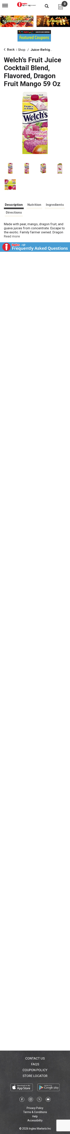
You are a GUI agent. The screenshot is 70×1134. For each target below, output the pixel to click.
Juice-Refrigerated (45, 50)
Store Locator (35, 1076)
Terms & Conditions (35, 1112)
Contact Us (35, 1058)
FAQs (35, 1064)
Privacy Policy (35, 1108)
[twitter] (39, 1100)
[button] (10, 168)
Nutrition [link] (34, 205)
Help (35, 1116)
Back (10, 49)
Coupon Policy (35, 1070)
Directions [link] (14, 212)
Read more (12, 236)
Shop (21, 50)
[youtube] (48, 1100)
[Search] (44, 6)
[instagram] (30, 1100)
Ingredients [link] (55, 205)
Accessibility (35, 1120)
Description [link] (14, 205)
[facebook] (21, 1100)
